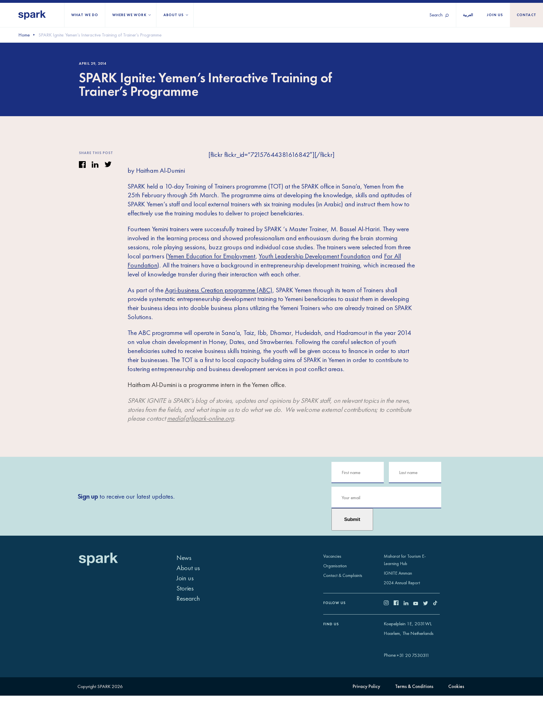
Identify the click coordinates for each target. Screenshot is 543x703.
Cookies (456, 686)
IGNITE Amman (398, 573)
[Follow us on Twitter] (428, 603)
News (183, 557)
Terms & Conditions (414, 686)
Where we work (129, 14)
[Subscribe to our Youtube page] (418, 603)
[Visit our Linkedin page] (408, 603)
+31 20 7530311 (413, 655)
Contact (526, 14)
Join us (495, 14)
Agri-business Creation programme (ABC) (218, 289)
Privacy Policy (366, 686)
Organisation (335, 566)
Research (188, 598)
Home (24, 35)
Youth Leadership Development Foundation (314, 256)
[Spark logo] (32, 15)
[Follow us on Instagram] (389, 603)
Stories (184, 588)
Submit (352, 519)
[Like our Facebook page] (399, 603)
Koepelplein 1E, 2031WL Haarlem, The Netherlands (409, 628)
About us (173, 14)
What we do (84, 14)
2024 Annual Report (402, 583)
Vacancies (332, 556)
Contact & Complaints (342, 575)
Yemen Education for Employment (211, 256)
